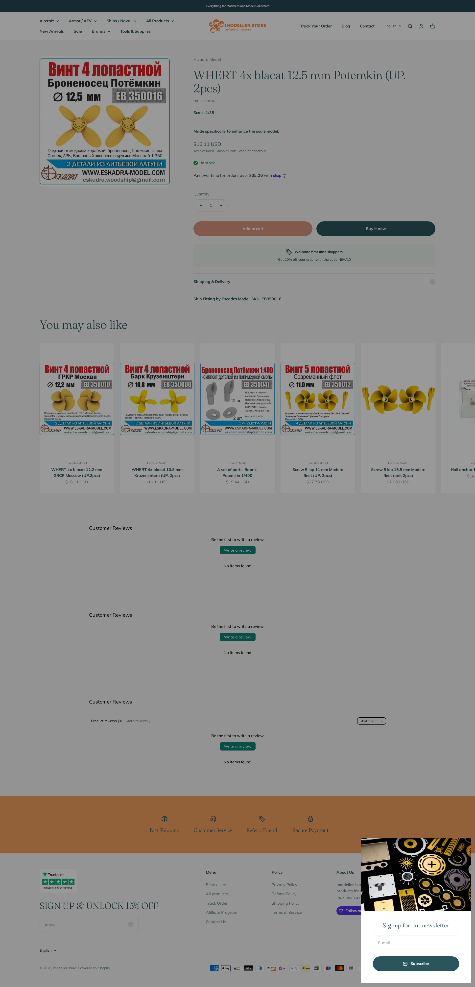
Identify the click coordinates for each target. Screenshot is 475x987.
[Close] (460, 848)
